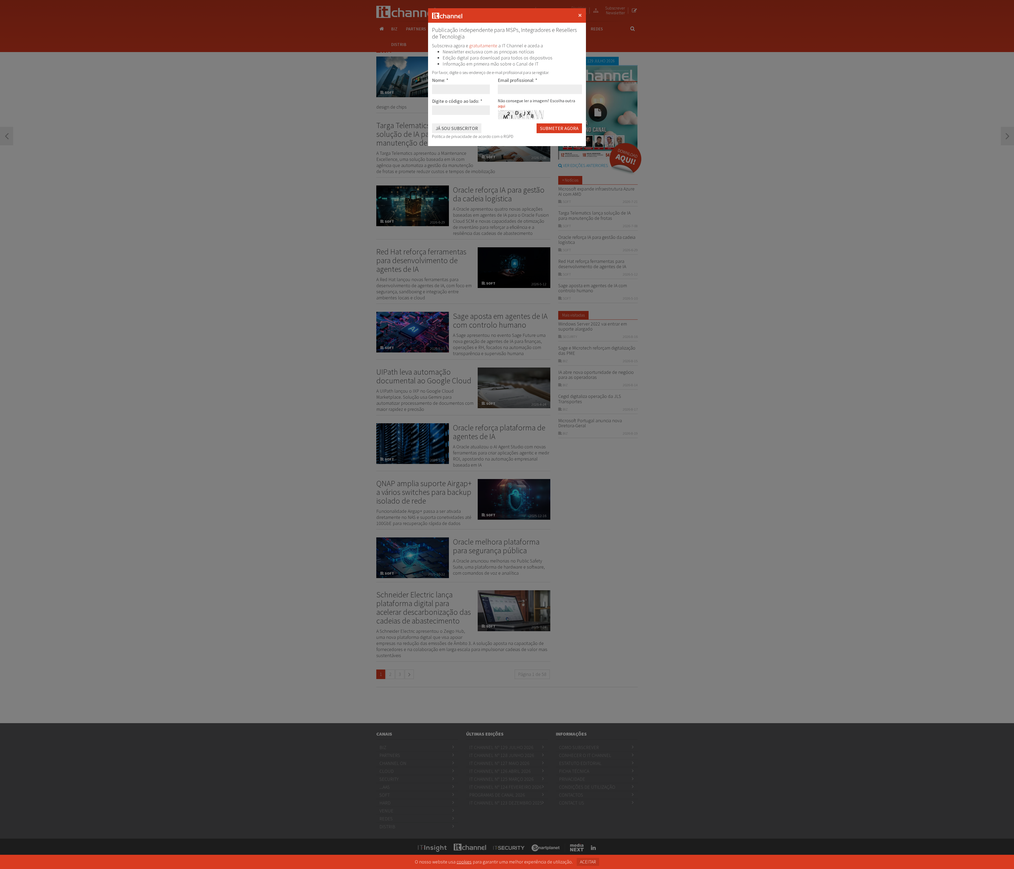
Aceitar (588, 862)
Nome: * (440, 80)
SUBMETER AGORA (559, 128)
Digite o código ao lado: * (457, 101)
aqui (501, 106)
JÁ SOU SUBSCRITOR (456, 128)
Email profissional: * (517, 80)
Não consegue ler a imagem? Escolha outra (536, 103)
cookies (464, 862)
